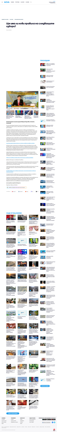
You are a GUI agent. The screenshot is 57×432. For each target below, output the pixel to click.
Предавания (22, 420)
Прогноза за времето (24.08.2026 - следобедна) (22, 317)
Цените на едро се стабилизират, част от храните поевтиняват (11, 396)
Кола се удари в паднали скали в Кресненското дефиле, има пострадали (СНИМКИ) (10, 294)
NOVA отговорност (32, 419)
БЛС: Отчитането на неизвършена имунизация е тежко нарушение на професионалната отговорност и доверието (21, 359)
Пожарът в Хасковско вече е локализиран (22, 221)
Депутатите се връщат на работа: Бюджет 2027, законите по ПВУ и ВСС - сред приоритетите (33, 385)
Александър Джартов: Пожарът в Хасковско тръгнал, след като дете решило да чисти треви (22, 269)
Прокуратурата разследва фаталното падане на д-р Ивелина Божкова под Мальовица (22, 384)
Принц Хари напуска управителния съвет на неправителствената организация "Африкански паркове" (50, 218)
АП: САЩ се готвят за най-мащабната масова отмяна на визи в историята (50, 169)
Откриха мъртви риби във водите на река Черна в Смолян (22, 293)
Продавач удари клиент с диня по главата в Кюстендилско (33, 371)
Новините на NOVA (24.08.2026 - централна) (49, 257)
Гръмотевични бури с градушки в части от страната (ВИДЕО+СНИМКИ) (10, 331)
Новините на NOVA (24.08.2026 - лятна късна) (49, 192)
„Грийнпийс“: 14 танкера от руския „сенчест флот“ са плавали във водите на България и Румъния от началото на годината (10, 282)
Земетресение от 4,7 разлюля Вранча (50, 81)
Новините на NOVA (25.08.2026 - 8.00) (49, 76)
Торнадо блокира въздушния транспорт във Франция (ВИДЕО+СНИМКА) (50, 162)
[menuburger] (2, 2)
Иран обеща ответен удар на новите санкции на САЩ (50, 138)
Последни (3, 419)
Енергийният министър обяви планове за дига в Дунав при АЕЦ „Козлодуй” (22, 280)
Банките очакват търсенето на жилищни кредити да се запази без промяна (10, 384)
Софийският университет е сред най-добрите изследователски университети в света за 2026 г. (10, 319)
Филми (21, 423)
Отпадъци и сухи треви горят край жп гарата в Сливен (33, 305)
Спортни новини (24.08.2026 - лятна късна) (49, 187)
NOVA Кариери (31, 420)
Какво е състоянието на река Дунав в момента (33, 357)
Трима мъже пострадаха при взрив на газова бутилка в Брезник (22, 407)
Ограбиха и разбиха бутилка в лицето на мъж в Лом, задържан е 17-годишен (33, 281)
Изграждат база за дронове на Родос (50, 224)
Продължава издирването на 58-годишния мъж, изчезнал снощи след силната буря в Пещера (22, 257)
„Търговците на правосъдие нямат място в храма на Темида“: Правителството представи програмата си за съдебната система (22, 344)
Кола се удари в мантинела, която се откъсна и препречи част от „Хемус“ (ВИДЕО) (33, 318)
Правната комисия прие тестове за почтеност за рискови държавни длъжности (10, 357)
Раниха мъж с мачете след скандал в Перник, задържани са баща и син (33, 407)
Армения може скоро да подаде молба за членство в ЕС (50, 262)
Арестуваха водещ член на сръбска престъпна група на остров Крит (50, 338)
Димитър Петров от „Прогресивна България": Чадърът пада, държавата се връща (33, 222)
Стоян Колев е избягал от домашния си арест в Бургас (33, 268)
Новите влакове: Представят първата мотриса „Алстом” (33, 245)
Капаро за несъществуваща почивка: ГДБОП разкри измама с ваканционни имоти (10, 306)
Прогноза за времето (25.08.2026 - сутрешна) (22, 245)
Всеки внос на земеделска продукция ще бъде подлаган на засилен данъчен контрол (33, 257)
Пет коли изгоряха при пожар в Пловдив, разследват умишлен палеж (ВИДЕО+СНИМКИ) (22, 396)
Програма (17, 2)
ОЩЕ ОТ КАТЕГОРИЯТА (12, 413)
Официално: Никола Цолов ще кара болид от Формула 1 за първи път (50, 276)
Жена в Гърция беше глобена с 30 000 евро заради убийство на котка (50, 238)
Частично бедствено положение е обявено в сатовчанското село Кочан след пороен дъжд (10, 269)
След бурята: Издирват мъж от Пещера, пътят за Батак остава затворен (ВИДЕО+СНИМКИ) (33, 294)
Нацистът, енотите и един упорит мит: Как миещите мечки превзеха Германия (50, 175)
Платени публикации (4, 427)
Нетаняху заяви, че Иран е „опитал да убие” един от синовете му (50, 204)
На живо (27, 2)
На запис (22, 2)
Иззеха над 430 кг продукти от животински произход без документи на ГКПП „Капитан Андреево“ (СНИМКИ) (22, 372)
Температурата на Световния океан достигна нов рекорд (50, 181)
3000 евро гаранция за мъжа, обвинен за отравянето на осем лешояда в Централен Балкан (10, 408)
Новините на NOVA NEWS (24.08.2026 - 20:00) (50, 251)
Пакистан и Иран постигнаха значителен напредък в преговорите (50, 70)
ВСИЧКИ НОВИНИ (45, 385)
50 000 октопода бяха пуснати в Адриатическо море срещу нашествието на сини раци (50, 211)
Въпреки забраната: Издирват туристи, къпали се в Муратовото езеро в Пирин (22, 234)
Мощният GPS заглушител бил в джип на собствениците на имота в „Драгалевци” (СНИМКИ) (22, 331)
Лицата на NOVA (13, 420)
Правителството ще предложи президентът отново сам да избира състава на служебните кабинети (33, 331)
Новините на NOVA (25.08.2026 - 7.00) (49, 126)
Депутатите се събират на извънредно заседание (10, 256)
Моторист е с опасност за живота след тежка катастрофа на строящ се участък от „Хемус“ (33, 396)
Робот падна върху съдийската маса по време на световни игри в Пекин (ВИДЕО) (50, 132)
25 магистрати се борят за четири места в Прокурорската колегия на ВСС (22, 306)
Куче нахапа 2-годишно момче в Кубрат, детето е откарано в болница (10, 371)
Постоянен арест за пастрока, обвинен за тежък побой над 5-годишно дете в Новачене (33, 343)
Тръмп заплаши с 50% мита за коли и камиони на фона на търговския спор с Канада (50, 360)
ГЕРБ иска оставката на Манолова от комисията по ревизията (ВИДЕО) (19, 157)
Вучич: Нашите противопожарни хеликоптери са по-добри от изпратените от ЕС (50, 323)
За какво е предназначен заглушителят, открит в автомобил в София (11, 233)
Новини (12, 2)
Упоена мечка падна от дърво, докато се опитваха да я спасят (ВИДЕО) (50, 198)
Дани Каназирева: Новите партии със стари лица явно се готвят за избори (20, 143)
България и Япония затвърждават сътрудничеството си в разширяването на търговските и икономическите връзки (11, 344)
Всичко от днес (4, 420)
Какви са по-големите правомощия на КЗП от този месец (10, 222)
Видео (3, 423)
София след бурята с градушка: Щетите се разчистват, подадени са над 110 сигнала (10, 246)
